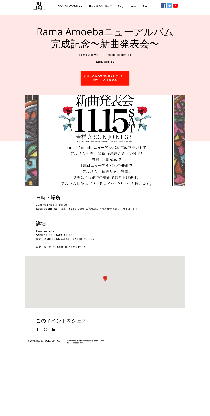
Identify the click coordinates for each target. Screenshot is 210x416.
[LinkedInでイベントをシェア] (53, 329)
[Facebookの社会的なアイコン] (163, 5)
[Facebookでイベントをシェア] (37, 329)
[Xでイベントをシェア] (45, 329)
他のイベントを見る (105, 80)
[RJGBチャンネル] (175, 5)
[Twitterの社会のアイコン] (169, 5)
